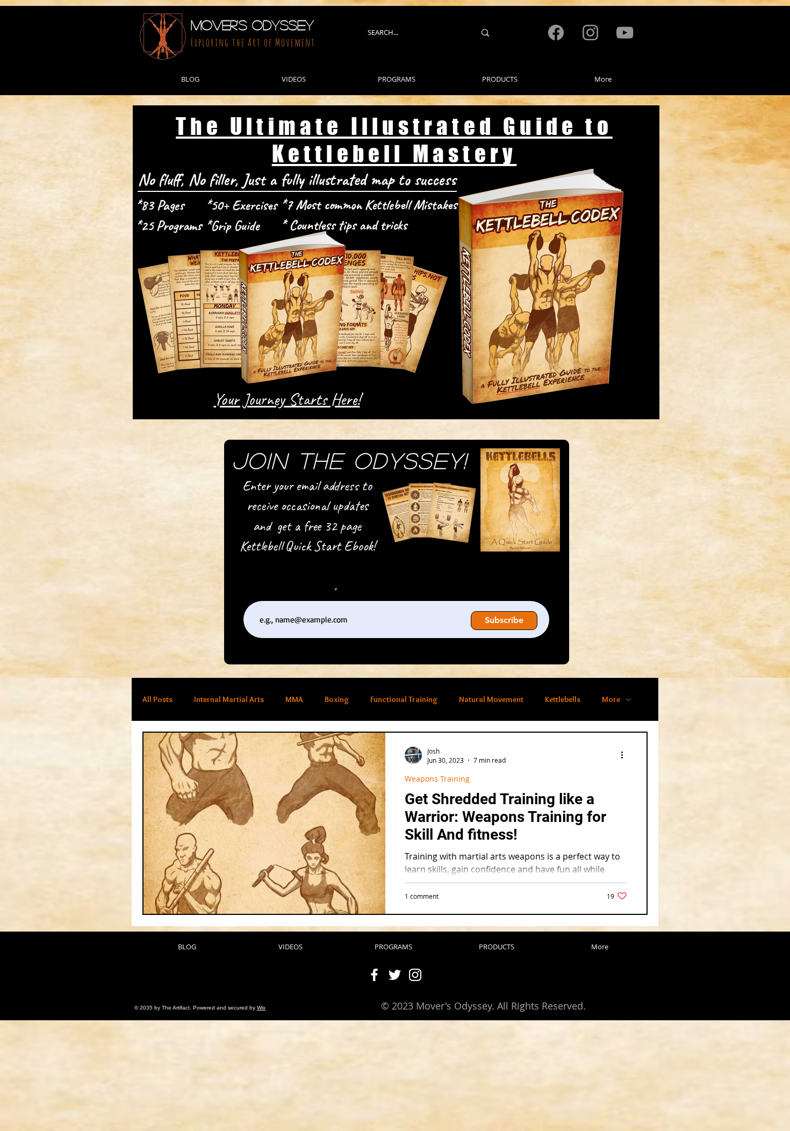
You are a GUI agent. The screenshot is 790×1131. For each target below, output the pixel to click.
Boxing (337, 699)
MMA (294, 699)
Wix (261, 1008)
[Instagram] (590, 32)
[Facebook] (555, 32)
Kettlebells (562, 699)
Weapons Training (437, 778)
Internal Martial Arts (229, 699)
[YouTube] (624, 32)
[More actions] (625, 755)
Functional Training (403, 699)
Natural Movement (491, 699)
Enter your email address (295, 591)
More (611, 699)
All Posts (157, 699)
